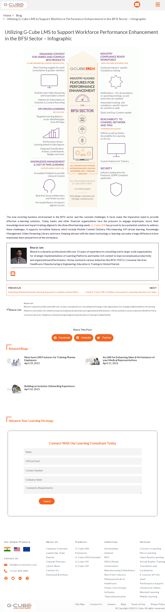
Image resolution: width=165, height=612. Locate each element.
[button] (62, 337)
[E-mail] (13, 274)
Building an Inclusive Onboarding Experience (49, 386)
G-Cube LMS (98, 225)
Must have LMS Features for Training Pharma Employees (49, 359)
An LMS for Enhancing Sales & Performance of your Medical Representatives (129, 359)
